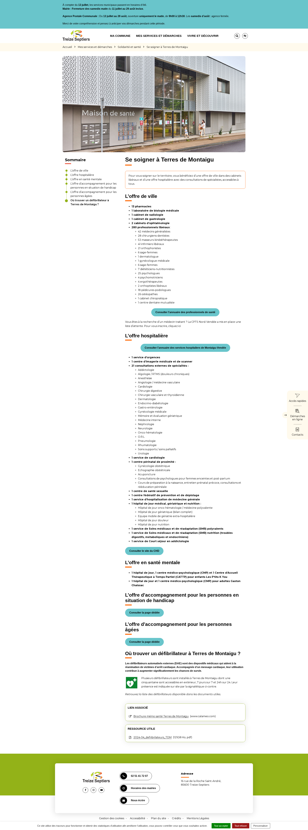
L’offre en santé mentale (86, 179)
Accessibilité (137, 818)
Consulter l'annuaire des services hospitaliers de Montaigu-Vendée (185, 347)
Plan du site (158, 818)
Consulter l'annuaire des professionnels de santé (185, 312)
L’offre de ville (79, 170)
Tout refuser (241, 825)
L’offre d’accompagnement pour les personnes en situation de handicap (93, 185)
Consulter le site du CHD (144, 551)
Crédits (176, 818)
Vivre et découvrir (202, 35)
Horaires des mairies (143, 788)
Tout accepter (221, 825)
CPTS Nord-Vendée (203, 321)
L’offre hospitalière (82, 174)
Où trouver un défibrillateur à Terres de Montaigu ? (89, 202)
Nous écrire (138, 800)
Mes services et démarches (159, 35)
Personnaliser (260, 825)
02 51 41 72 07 (139, 776)
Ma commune (120, 35)
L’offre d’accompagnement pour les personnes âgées (93, 194)
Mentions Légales (198, 818)
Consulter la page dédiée (144, 612)
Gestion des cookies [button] (111, 818)
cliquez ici (174, 326)
